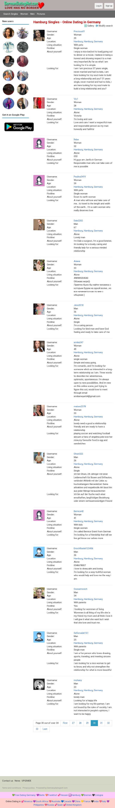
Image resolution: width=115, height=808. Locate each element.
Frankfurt (52, 795)
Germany (98, 41)
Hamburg (78, 41)
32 (108, 723)
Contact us (7, 780)
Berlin (42, 795)
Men (32, 14)
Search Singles (10, 14)
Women (24, 14)
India (96, 801)
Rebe (76, 139)
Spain (60, 805)
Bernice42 (79, 511)
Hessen (64, 795)
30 (94, 723)
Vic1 (76, 99)
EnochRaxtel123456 (83, 548)
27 (73, 723)
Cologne (99, 795)
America (28, 801)
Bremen (87, 795)
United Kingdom (74, 805)
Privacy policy (29, 788)
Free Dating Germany (25, 795)
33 (37, 729)
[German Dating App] (19, 122)
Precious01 (79, 31)
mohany (78, 680)
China (77, 801)
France (87, 801)
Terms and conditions (11, 788)
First (65, 723)
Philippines (39, 805)
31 (101, 723)
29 (87, 723)
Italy (104, 801)
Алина (77, 261)
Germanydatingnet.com (57, 788)
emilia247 (78, 342)
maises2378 (80, 406)
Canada (67, 801)
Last (45, 729)
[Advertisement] (15, 178)
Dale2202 (78, 220)
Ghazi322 (78, 453)
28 (80, 723)
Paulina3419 (80, 176)
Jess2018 (78, 305)
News (17, 780)
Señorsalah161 (81, 633)
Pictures (41, 14)
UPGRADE (26, 780)
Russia (50, 805)
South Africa (42, 801)
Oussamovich (80, 589)
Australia (56, 801)
